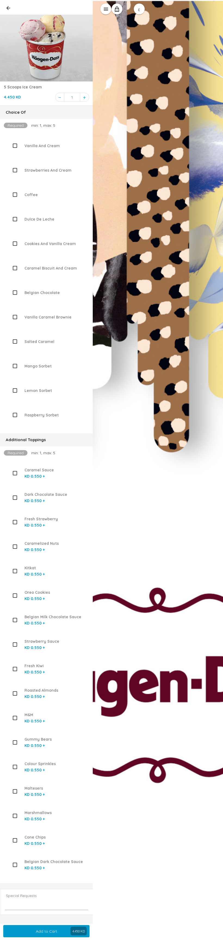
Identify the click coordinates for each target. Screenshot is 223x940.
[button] (46, 112)
